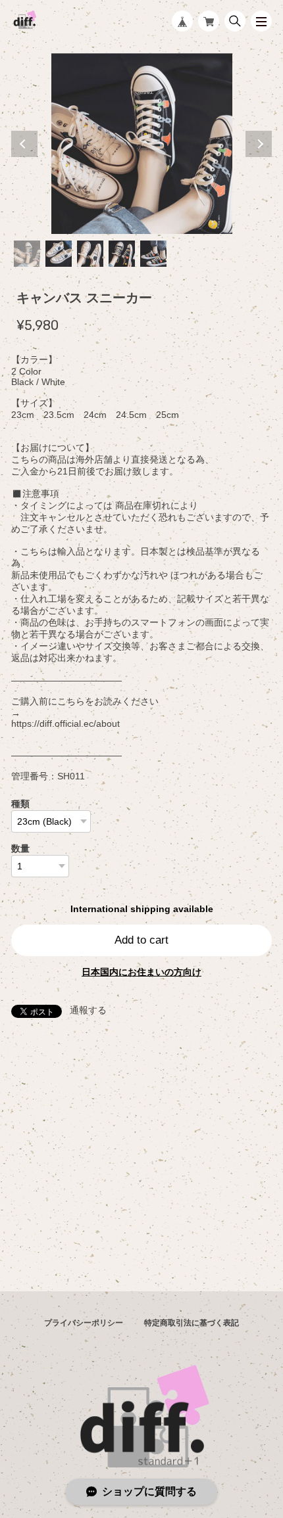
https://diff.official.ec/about (65, 723)
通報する (88, 1010)
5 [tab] (153, 254)
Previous (24, 144)
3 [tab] (90, 254)
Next (258, 144)
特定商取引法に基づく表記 (191, 1322)
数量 (20, 848)
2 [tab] (58, 254)
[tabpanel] (141, 143)
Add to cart (141, 940)
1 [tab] (27, 254)
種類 (20, 803)
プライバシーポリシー (83, 1322)
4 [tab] (122, 254)
